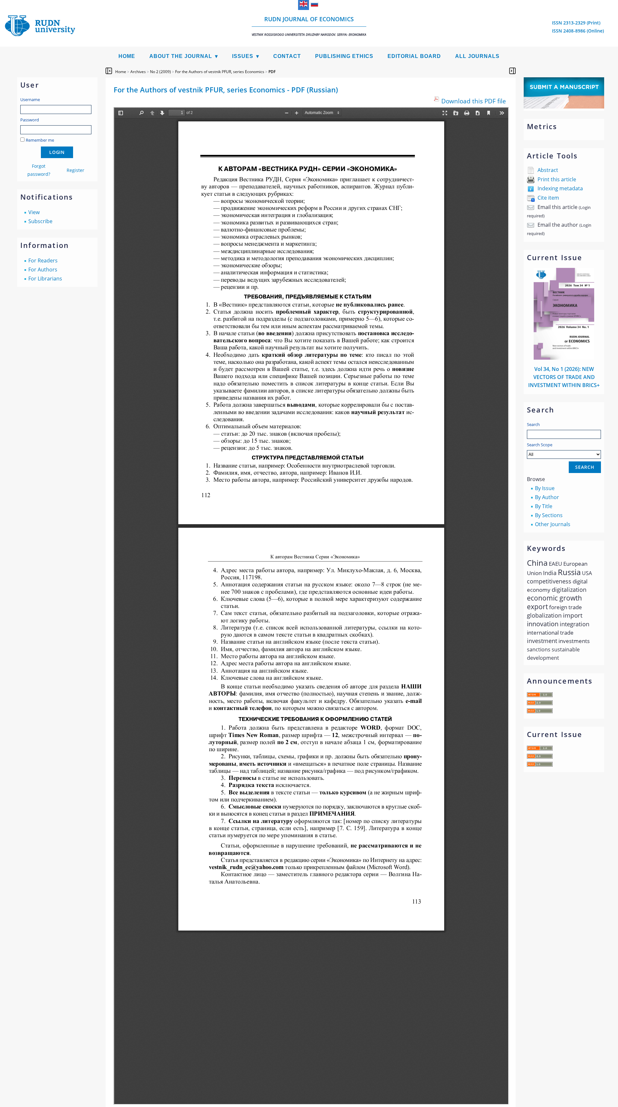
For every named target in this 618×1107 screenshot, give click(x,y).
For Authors (42, 269)
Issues (242, 56)
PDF (272, 71)
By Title (543, 506)
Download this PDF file (473, 101)
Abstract (548, 170)
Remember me (40, 140)
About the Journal (180, 56)
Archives (138, 71)
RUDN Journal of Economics (309, 26)
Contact (287, 56)
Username (30, 99)
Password (29, 120)
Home (126, 56)
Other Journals (552, 524)
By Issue (545, 488)
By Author (547, 497)
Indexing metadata (560, 188)
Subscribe (40, 221)
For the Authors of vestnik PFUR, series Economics (219, 71)
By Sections (549, 515)
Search (533, 424)
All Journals (477, 56)
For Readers (43, 260)
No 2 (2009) (160, 71)
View (34, 212)
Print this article (557, 179)
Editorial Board (414, 56)
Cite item (548, 197)
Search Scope (539, 445)
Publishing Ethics (344, 56)
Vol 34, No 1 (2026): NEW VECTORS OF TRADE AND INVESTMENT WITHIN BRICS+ (564, 377)
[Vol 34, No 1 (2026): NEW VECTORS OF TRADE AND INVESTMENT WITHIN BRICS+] (564, 357)
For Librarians (45, 278)
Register (75, 170)
